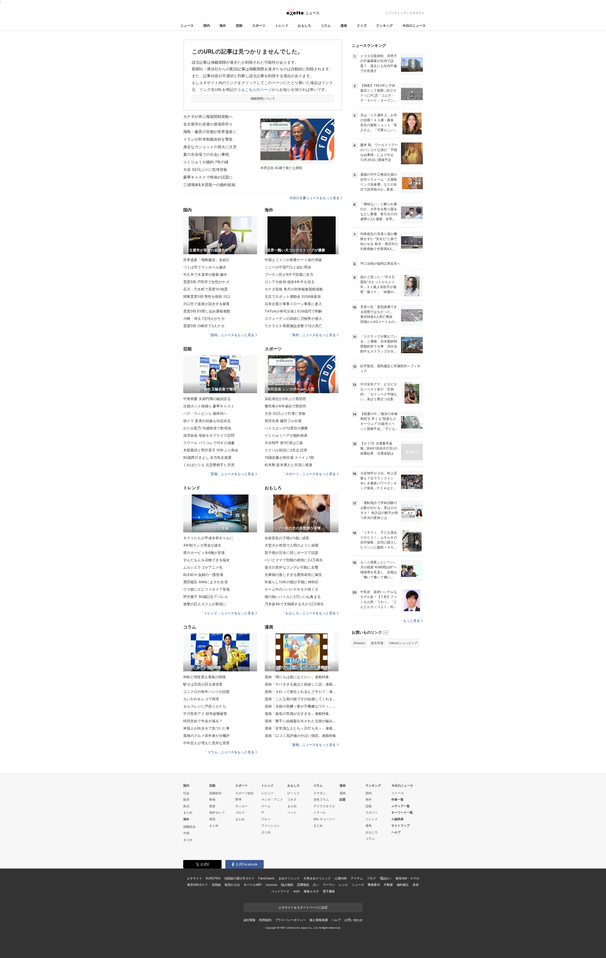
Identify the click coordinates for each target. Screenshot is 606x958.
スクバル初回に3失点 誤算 (286, 450)
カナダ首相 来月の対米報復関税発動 (294, 289)
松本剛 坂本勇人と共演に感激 (288, 465)
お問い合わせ (353, 920)
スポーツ (258, 25)
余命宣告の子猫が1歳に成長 (287, 538)
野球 (238, 799)
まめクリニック (289, 878)
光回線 (216, 885)
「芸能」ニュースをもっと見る (230, 474)
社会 (186, 793)
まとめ (187, 812)
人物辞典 (397, 819)
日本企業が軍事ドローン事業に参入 (293, 304)
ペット (292, 812)
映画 (212, 799)
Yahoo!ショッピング (403, 643)
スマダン (319, 793)
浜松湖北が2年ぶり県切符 (285, 399)
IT (262, 812)
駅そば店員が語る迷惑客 (203, 684)
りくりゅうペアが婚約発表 (286, 435)
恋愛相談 (303, 885)
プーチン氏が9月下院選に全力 (289, 274)
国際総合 (189, 827)
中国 (186, 833)
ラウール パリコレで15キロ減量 (209, 443)
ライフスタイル (324, 806)
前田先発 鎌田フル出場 (283, 421)
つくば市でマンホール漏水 (204, 267)
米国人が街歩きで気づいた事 (206, 728)
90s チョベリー (324, 819)
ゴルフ (240, 812)
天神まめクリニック (317, 878)
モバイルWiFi (253, 885)
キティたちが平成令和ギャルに (208, 538)
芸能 (239, 25)
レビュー (267, 793)
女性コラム (321, 799)
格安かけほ (232, 885)
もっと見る (411, 621)
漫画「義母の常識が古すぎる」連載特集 (297, 713)
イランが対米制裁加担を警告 (208, 139)
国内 (206, 25)
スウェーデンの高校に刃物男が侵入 (293, 318)
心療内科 (341, 878)
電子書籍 (329, 891)
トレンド (281, 25)
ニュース (187, 25)
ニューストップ (395, 13)
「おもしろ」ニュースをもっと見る (309, 613)
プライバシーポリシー (290, 920)
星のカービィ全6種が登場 (204, 552)
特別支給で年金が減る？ (203, 721)
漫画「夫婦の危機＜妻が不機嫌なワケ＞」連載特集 (302, 706)
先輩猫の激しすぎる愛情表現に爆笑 (293, 574)
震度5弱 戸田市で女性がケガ (206, 282)
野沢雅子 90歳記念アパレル (205, 596)
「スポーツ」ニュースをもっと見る (309, 474)
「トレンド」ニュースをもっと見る (227, 613)
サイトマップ (400, 825)
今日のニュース (414, 25)
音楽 (212, 806)
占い (316, 885)
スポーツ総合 (244, 793)
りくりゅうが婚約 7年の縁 (206, 162)
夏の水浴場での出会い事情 (206, 154)
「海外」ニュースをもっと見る (312, 335)
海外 (222, 25)
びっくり (293, 793)
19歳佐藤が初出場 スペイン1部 (289, 457)
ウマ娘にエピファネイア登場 (206, 589)
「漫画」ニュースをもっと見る (312, 745)
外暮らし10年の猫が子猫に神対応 (292, 582)
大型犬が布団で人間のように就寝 (291, 545)
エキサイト (417, 13)
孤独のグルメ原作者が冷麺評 (206, 735)
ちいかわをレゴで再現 (201, 699)
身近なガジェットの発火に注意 (210, 146)
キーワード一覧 (402, 812)
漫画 (343, 25)
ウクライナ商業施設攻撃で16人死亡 (293, 326)
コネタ (292, 799)
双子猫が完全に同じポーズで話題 (291, 552)
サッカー (241, 806)
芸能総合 (215, 793)
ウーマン (329, 885)
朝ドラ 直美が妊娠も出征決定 (207, 421)
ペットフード (280, 891)
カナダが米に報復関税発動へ (208, 116)
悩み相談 (287, 885)
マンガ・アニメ (272, 799)
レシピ (343, 885)
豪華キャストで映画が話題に (208, 177)
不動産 (388, 885)
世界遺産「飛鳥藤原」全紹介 (206, 260)
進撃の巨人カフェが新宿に (204, 604)
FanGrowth (266, 878)
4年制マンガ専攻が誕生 (202, 545)
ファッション (270, 825)
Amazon (359, 643)
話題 (342, 799)
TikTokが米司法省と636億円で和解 (293, 311)
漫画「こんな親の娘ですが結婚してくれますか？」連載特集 (302, 699)
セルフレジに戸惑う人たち (204, 706)
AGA (296, 891)
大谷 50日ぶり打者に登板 (285, 413)
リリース (398, 793)
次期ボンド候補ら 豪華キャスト (208, 406)
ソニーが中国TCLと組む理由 (288, 267)
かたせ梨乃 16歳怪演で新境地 (207, 428)
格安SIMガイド (197, 885)
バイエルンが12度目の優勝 (286, 428)
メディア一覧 (400, 806)
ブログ (371, 878)
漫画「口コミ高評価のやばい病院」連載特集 (300, 735)
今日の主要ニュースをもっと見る (314, 198)
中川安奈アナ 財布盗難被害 (205, 713)
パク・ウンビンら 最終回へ (205, 413)
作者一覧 (397, 799)
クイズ (362, 25)
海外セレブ (217, 812)
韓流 (212, 819)
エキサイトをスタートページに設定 (303, 907)
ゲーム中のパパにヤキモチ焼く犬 (291, 589)
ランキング (384, 25)
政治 (186, 806)
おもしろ (304, 25)
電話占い (386, 878)
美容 (416, 885)
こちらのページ (258, 89)
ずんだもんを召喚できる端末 (206, 560)
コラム (326, 25)
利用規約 (265, 920)
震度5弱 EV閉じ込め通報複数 (206, 311)
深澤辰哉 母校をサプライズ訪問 (208, 435)
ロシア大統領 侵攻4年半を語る (290, 282)
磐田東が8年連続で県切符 (285, 406)
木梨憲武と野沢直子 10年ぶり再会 (210, 450)
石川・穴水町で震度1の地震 (205, 289)
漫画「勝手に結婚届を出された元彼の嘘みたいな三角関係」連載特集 (302, 721)
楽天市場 (377, 643)
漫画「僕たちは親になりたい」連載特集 (297, 677)
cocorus (271, 885)
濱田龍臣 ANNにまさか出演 (205, 582)
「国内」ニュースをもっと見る (230, 335)
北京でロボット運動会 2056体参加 (293, 296)
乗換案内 (374, 885)
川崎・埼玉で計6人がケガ (204, 318)
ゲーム (266, 806)
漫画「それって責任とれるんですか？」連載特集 (302, 691)
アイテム (357, 878)
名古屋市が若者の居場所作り (208, 124)
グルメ (266, 819)
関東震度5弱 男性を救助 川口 (206, 296)
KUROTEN (213, 878)
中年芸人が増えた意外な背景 (206, 743)
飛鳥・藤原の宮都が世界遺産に (210, 131)
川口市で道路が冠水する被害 (206, 304)
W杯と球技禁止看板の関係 (204, 677)
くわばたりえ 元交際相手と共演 (208, 465)
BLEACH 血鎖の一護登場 (203, 574)
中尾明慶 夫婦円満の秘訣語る (207, 399)
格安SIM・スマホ (407, 878)
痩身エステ (311, 891)
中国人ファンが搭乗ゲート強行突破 (293, 260)
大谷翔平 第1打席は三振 (284, 443)
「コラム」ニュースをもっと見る (229, 752)
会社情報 (249, 920)
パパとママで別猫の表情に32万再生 (294, 560)
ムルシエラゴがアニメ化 (203, 567)
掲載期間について (262, 98)
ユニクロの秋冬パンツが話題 (206, 691)
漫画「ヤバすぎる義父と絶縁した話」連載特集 (302, 684)
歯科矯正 (403, 885)
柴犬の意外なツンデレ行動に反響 (291, 567)
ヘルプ (396, 832)
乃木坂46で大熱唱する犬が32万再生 (294, 604)
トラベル (319, 812)
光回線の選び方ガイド (239, 878)
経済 (186, 799)
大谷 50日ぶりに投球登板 (205, 169)
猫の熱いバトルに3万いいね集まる (293, 596)
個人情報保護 (318, 920)
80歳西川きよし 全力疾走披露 (207, 457)
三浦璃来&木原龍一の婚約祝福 (209, 184)
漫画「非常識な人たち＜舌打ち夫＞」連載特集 (302, 728)
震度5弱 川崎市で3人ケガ (204, 326)
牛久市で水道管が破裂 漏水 (205, 274)
